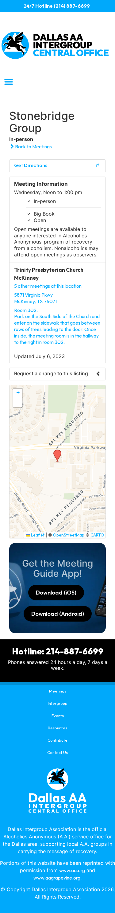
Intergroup (57, 703)
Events (58, 715)
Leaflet (37, 535)
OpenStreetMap (68, 535)
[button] (8, 81)
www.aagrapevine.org (56, 878)
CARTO (97, 535)
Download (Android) (57, 613)
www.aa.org (72, 870)
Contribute (57, 740)
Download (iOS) (56, 592)
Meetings (57, 691)
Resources (57, 727)
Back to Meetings (33, 146)
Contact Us (57, 752)
